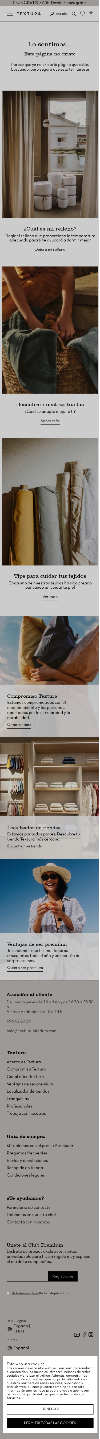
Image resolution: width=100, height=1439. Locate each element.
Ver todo (48, 581)
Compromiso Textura (26, 1069)
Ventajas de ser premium (30, 1084)
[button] (70, 13)
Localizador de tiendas (28, 1091)
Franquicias (18, 1099)
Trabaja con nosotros (26, 1113)
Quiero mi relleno (48, 244)
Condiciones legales (26, 1175)
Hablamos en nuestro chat (31, 1215)
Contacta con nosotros (28, 1222)
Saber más (48, 410)
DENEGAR (48, 1409)
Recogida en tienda (25, 1168)
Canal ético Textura (25, 1077)
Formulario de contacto (29, 1207)
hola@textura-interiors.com (31, 1031)
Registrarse (62, 1276)
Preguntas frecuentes (27, 1153)
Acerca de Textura (24, 1062)
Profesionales (20, 1106)
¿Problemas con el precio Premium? (40, 1146)
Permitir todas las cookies (48, 1423)
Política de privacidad (54, 1293)
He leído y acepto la (25, 1293)
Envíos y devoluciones (27, 1160)
